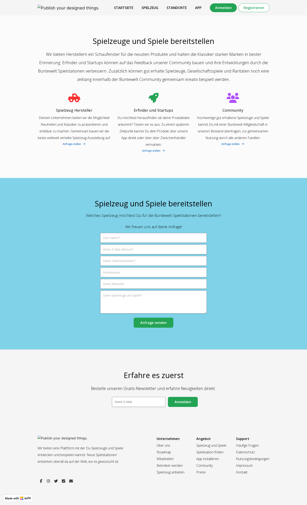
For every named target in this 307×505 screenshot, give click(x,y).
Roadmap (164, 452)
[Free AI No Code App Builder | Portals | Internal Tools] (18, 498)
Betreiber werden (170, 465)
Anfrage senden (153, 322)
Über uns (163, 445)
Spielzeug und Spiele (211, 445)
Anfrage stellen (72, 144)
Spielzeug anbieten (170, 472)
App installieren (207, 458)
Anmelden (223, 7)
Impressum (244, 465)
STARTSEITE (123, 7)
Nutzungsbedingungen (252, 458)
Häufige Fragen (247, 445)
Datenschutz (245, 452)
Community (204, 465)
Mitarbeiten (165, 458)
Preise (201, 472)
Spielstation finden (209, 452)
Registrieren (254, 7)
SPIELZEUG (150, 7)
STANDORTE (177, 7)
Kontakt (241, 472)
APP (198, 7)
